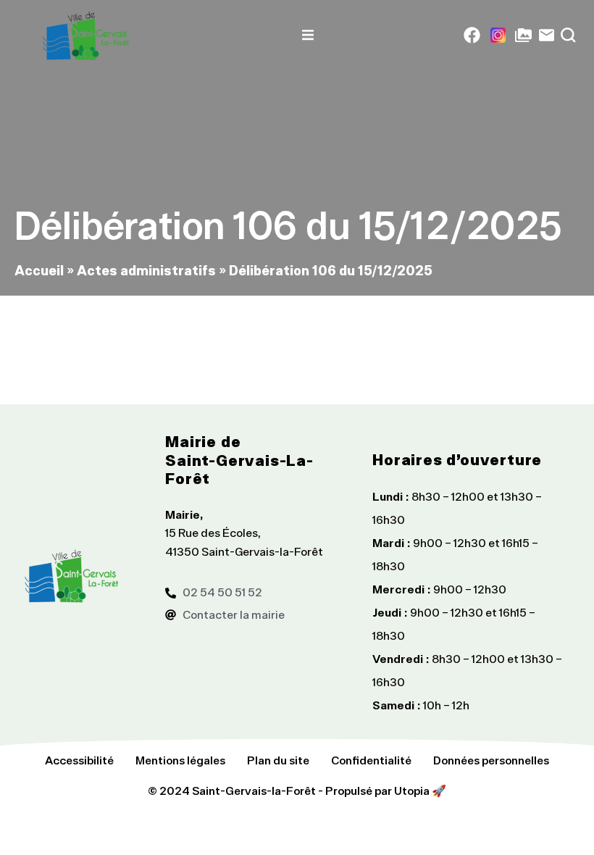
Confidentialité (371, 760)
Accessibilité (79, 760)
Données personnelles (491, 760)
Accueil (39, 270)
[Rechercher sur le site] (568, 35)
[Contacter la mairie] (546, 35)
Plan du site (278, 760)
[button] (308, 35)
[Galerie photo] (523, 35)
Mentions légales (180, 760)
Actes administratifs (146, 270)
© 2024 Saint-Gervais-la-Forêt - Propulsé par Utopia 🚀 (297, 790)
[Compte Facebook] (472, 35)
